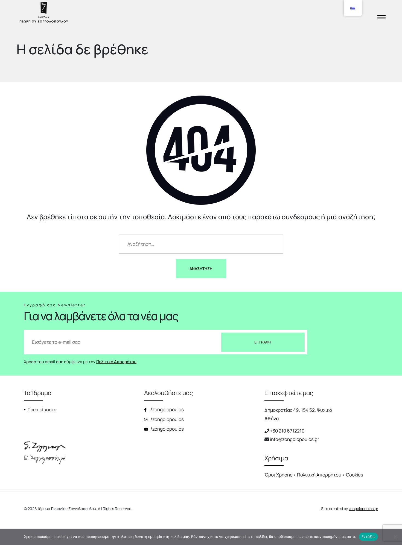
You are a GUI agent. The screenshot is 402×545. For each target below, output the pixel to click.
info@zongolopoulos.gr (294, 439)
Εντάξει (368, 536)
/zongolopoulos (167, 409)
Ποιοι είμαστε (42, 410)
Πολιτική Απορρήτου (116, 361)
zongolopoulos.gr (363, 508)
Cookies (354, 475)
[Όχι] (395, 537)
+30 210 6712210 (287, 431)
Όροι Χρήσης (278, 475)
